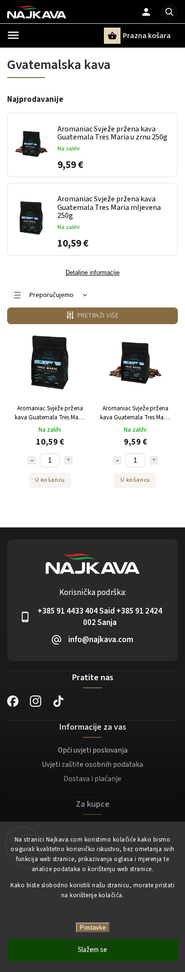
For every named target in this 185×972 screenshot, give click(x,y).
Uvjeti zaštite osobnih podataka (92, 764)
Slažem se (92, 950)
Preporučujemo (51, 295)
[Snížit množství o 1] (32, 460)
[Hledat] (169, 11)
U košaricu (50, 480)
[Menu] (13, 35)
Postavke (93, 927)
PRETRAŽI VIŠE (98, 315)
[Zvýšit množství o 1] (68, 460)
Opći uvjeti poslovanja (93, 750)
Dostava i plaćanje (92, 779)
